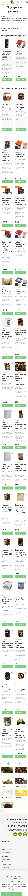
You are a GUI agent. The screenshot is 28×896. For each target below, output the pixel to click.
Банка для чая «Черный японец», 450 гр (7, 553)
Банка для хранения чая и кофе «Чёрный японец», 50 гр (7, 644)
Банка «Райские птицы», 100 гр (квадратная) (20, 644)
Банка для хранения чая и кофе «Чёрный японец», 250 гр (20, 688)
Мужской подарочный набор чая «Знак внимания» (6, 157)
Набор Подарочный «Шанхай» (19, 53)
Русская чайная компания (8, 4)
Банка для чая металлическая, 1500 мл (20, 332)
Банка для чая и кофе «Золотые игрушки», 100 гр (20, 468)
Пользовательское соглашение (10, 847)
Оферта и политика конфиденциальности (12, 844)
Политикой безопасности (20, 890)
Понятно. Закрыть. (12, 894)
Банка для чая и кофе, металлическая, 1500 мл (7, 425)
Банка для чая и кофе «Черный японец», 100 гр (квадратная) (20, 379)
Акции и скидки (6, 859)
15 (15, 763)
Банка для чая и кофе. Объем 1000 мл (7, 466)
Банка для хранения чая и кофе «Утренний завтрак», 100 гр (20, 510)
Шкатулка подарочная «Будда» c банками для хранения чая (20, 733)
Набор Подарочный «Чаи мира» (6, 292)
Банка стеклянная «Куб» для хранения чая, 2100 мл (7, 334)
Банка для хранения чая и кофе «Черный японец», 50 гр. (20, 106)
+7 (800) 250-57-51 (17, 819)
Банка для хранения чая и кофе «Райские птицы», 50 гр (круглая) (7, 688)
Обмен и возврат (6, 849)
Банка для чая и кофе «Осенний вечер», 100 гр (7, 732)
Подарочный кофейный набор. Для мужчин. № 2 (6, 201)
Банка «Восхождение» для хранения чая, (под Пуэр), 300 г (7, 599)
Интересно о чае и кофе (8, 862)
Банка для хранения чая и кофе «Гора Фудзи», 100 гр (20, 598)
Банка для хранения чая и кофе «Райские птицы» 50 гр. (20, 553)
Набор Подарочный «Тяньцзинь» (20, 155)
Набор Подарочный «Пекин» (20, 292)
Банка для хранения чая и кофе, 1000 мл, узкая (7, 377)
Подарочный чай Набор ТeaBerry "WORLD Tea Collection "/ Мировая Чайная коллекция (6, 55)
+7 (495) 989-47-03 (16, 826)
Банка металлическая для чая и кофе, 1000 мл (20, 425)
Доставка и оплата (6, 864)
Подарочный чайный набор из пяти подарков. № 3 (20, 201)
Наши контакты (5, 867)
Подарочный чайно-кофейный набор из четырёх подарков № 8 (7, 247)
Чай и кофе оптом (6, 852)
